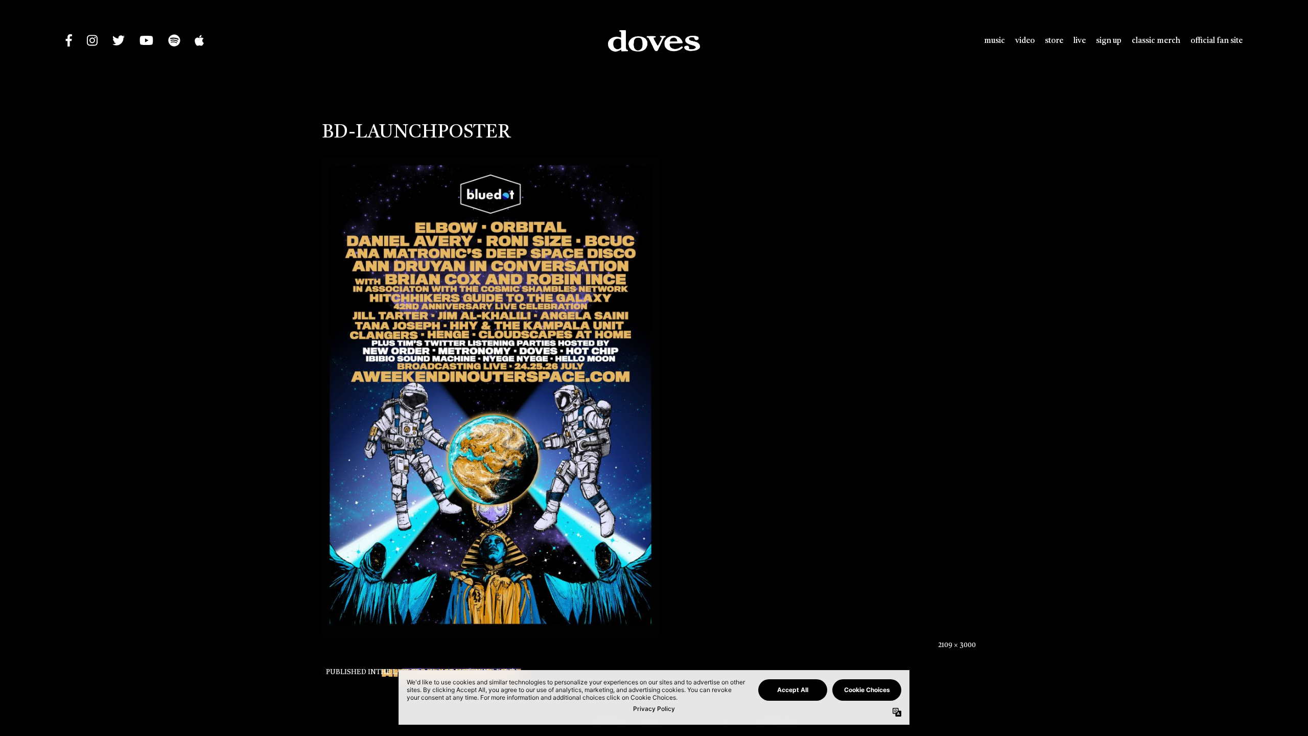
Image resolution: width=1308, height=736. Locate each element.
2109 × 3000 (957, 645)
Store (1054, 41)
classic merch (1156, 41)
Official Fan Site (1216, 41)
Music (994, 41)
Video (1025, 41)
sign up (1109, 41)
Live (1079, 41)
